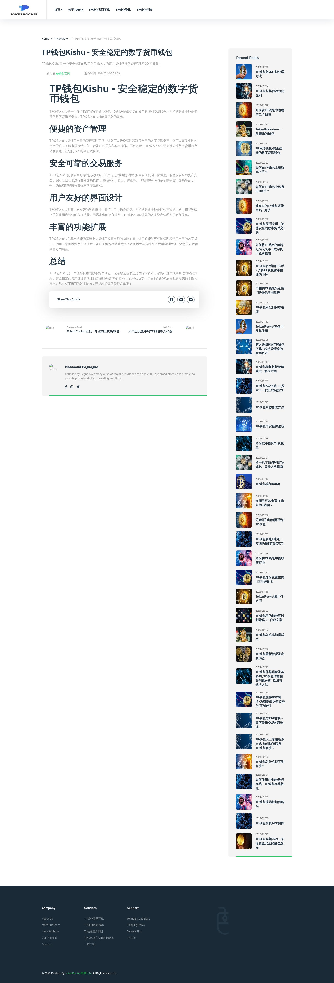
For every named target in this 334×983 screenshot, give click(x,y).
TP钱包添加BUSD (268, 484)
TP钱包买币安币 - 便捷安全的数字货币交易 (270, 228)
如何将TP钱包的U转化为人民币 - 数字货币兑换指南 (269, 249)
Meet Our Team (51, 925)
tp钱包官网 (63, 73)
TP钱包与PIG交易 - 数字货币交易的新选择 (269, 722)
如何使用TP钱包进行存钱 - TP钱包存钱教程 (270, 784)
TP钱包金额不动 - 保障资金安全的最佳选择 (270, 843)
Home (45, 38)
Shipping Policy (136, 925)
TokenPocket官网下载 (78, 973)
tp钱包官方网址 (93, 931)
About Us (47, 918)
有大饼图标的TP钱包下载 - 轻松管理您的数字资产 (270, 348)
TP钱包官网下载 (94, 918)
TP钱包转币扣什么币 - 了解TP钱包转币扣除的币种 (270, 270)
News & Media (50, 931)
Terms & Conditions (138, 918)
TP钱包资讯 (61, 38)
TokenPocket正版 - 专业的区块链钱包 (93, 331)
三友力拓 (89, 944)
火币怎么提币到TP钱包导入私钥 (150, 331)
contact (46, 944)
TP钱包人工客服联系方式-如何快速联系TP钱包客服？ (270, 743)
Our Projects (49, 937)
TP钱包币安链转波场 (270, 426)
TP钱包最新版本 (94, 925)
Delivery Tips (134, 931)
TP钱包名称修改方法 (270, 407)
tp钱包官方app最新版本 (99, 937)
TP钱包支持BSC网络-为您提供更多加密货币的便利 (270, 701)
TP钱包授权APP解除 (270, 823)
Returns (131, 937)
